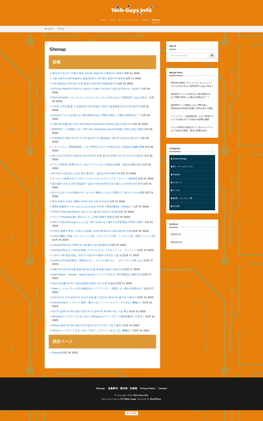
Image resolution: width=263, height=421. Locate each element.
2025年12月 (176, 242)
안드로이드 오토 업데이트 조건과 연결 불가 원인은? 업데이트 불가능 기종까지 (94, 297)
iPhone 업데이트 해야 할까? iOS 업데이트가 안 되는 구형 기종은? (87, 325)
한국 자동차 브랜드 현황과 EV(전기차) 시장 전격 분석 (80, 201)
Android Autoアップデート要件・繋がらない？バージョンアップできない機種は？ (97, 302)
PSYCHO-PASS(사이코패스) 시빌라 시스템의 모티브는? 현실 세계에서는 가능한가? (96, 89)
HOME (50, 29)
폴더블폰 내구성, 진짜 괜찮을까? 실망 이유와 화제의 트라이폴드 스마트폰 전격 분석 (97, 184)
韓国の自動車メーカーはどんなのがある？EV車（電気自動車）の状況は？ (92, 206)
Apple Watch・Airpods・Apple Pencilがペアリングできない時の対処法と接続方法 (96, 274)
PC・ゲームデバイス (128, 20)
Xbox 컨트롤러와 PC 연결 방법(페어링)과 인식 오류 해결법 (83, 283)
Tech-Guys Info (140, 395)
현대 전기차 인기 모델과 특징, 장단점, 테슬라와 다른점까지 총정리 (88, 73)
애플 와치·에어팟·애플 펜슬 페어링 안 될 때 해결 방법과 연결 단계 (87, 269)
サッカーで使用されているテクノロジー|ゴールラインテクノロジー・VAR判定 (95, 178)
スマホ (112, 20)
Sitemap (156, 20)
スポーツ (177, 182)
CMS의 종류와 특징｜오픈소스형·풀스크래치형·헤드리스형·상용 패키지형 (92, 231)
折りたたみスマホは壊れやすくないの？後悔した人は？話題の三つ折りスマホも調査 (98, 192)
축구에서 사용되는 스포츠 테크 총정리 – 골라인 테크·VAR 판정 (86, 173)
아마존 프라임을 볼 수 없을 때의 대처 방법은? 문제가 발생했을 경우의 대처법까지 (96, 106)
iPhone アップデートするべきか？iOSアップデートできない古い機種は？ (92, 330)
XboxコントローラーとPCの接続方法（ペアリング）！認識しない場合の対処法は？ (98, 288)
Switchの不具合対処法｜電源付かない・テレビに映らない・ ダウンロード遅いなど (97, 260)
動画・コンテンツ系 (182, 198)
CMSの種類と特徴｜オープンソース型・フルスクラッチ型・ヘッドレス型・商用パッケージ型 (103, 236)
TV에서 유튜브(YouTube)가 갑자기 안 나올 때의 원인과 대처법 (85, 212)
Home (103, 20)
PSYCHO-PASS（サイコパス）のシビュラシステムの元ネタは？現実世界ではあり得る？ (100, 97)
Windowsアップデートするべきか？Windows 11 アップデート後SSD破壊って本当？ (98, 316)
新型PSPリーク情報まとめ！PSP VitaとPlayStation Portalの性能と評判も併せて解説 (98, 129)
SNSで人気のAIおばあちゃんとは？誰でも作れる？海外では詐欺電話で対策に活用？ (98, 222)
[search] (212, 56)
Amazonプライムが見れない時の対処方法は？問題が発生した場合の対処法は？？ (96, 115)
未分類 (176, 206)
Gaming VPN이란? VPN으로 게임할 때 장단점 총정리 (80, 245)
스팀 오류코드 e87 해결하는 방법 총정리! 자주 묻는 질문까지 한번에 (88, 78)
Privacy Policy (147, 388)
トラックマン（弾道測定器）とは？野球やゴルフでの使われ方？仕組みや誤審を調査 (98, 147)
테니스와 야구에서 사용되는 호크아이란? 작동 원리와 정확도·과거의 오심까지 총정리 (98, 156)
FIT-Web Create (128, 399)
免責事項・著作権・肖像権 (122, 388)
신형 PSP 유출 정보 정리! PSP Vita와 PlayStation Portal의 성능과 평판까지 (92, 124)
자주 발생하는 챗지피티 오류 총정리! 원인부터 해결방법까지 (84, 83)
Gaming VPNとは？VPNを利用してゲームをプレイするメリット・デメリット (94, 250)
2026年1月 (176, 234)
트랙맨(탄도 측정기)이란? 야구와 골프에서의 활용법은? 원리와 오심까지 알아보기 (96, 138)
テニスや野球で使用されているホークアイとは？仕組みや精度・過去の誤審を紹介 (97, 164)
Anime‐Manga (179, 159)
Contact (145, 20)
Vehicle (176, 175)
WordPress (155, 399)
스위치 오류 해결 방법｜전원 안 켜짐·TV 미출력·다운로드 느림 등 (87, 255)
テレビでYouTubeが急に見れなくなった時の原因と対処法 (83, 217)
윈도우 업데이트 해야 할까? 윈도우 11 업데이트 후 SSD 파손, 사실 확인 (90, 311)
